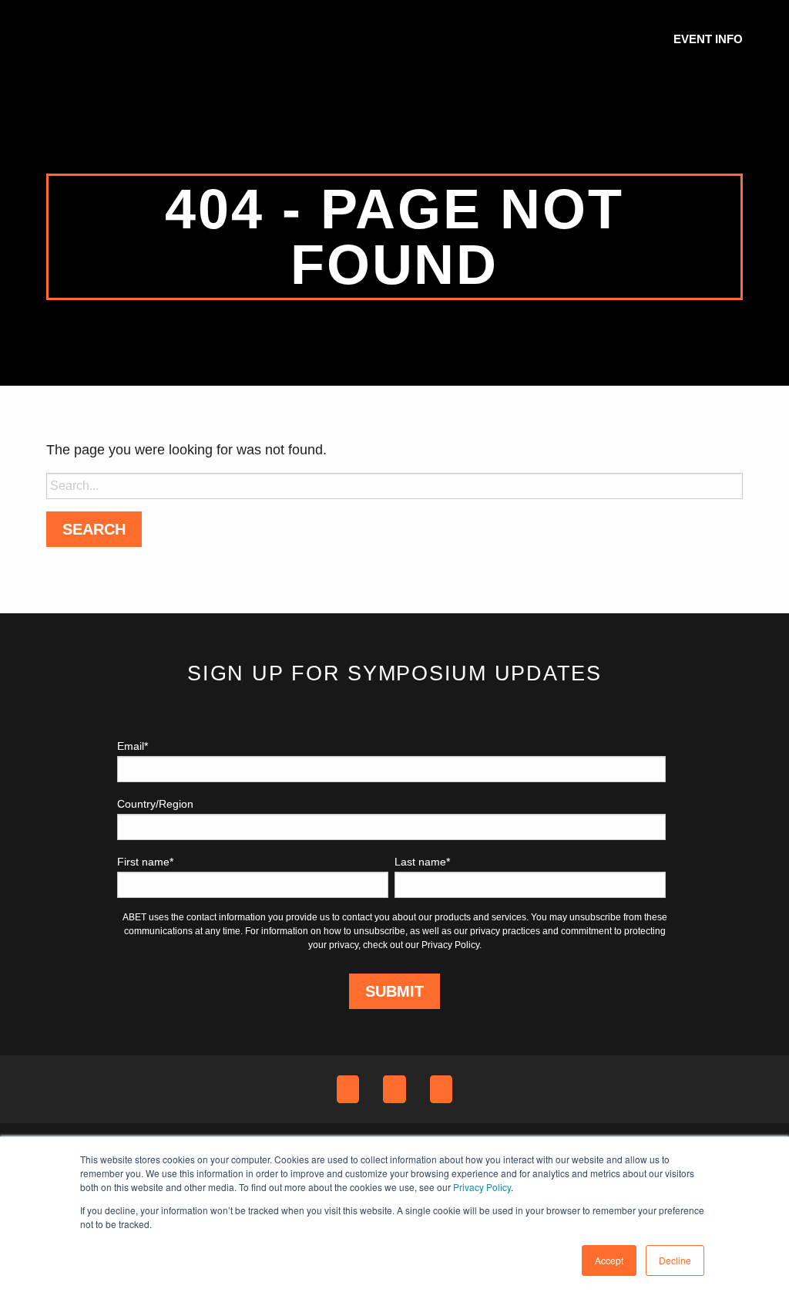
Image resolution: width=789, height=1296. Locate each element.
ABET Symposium (85, 38)
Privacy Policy (482, 1186)
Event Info (708, 39)
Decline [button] (675, 1260)
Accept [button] (609, 1260)
